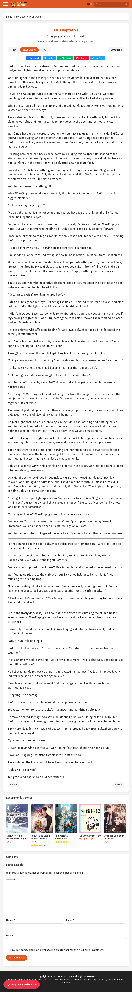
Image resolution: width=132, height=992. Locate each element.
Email (70, 920)
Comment (12, 879)
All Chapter (30, 49)
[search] (126, 4)
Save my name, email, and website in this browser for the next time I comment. (57, 949)
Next (45, 49)
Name (10, 920)
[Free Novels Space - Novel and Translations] (18, 4)
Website (10, 935)
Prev (13, 49)
